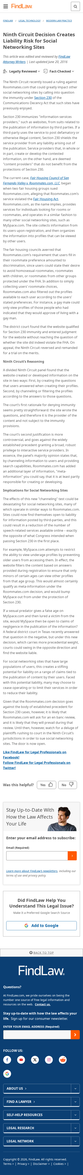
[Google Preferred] (7, 1074)
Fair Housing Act (45, 199)
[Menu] (6, 6)
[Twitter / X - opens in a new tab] (35, 1060)
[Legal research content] (75, 1128)
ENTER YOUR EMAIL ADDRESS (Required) (31, 1027)
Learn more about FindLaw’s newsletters (31, 871)
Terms (7, 1164)
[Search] (75, 6)
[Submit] (72, 855)
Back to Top (43, 953)
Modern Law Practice (59, 20)
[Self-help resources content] (75, 1114)
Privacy (22, 1164)
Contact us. (43, 1004)
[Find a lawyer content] (75, 1101)
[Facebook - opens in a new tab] (7, 1060)
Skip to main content (41, 4)
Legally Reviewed (23, 71)
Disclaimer (40, 1164)
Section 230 (43, 97)
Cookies (58, 1164)
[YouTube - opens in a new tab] (21, 1060)
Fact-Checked (60, 71)
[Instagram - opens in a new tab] (49, 1060)
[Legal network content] (75, 1141)
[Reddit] (63, 1060)
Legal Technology (29, 20)
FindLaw (8, 20)
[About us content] (75, 1088)
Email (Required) (17, 848)
